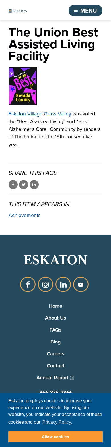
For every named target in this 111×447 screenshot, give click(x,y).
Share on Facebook (13, 184)
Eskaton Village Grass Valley (40, 113)
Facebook (28, 284)
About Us (55, 317)
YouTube (81, 284)
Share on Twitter (23, 184)
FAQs (56, 329)
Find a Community (41, 10)
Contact (56, 365)
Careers (56, 353)
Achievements (24, 215)
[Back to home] (18, 11)
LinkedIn (63, 284)
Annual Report (52, 377)
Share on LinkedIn (34, 184)
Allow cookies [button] (55, 436)
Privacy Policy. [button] (57, 422)
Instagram (45, 284)
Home (55, 305)
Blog (55, 341)
